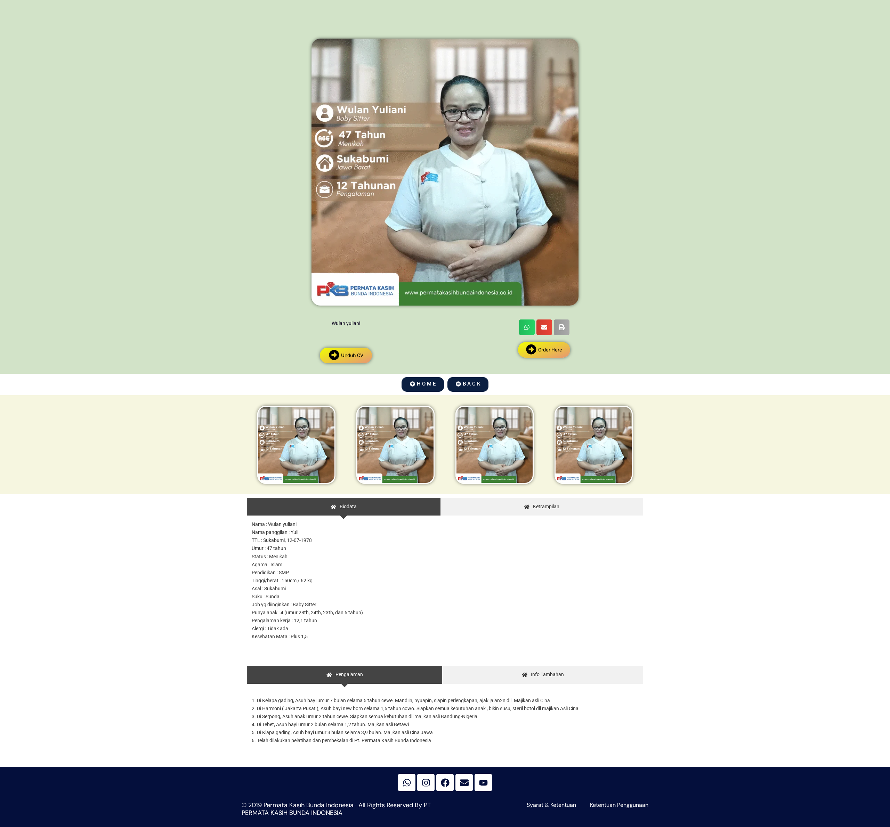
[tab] (343, 507)
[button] (527, 327)
